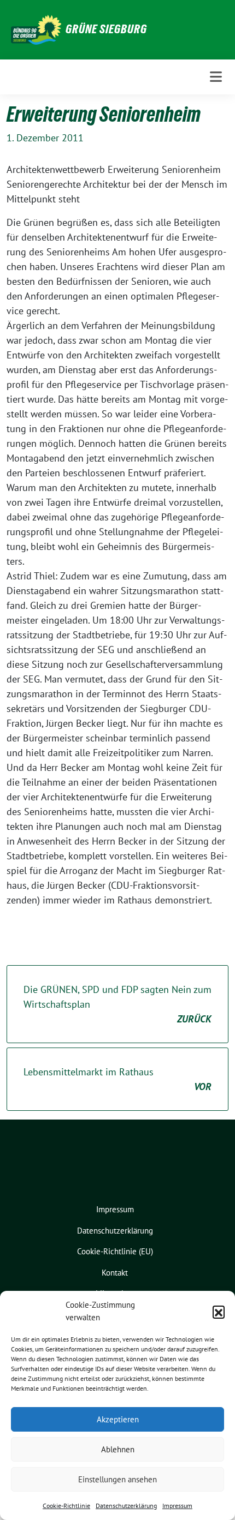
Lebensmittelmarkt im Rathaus (118, 1079)
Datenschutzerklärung (126, 1505)
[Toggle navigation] (215, 77)
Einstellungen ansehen (117, 1479)
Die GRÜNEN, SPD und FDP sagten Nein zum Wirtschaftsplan (118, 1004)
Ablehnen (117, 1449)
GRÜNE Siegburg (106, 29)
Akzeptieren (118, 1419)
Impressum (177, 1505)
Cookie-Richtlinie (66, 1505)
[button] (218, 1311)
